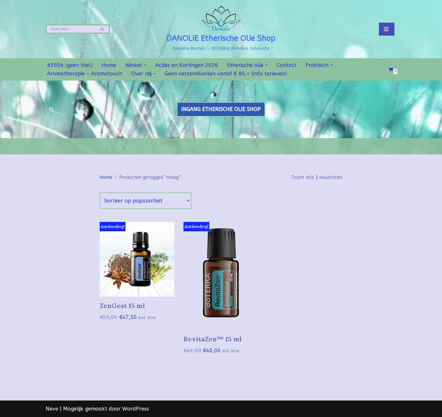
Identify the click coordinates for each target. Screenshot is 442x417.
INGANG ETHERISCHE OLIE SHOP (221, 109)
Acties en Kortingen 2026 (186, 65)
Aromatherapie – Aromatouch (84, 74)
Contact (286, 65)
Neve (52, 409)
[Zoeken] (102, 29)
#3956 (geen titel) (70, 65)
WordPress (135, 409)
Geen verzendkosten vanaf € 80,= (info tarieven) (226, 74)
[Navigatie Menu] (386, 29)
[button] (145, 65)
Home (109, 65)
